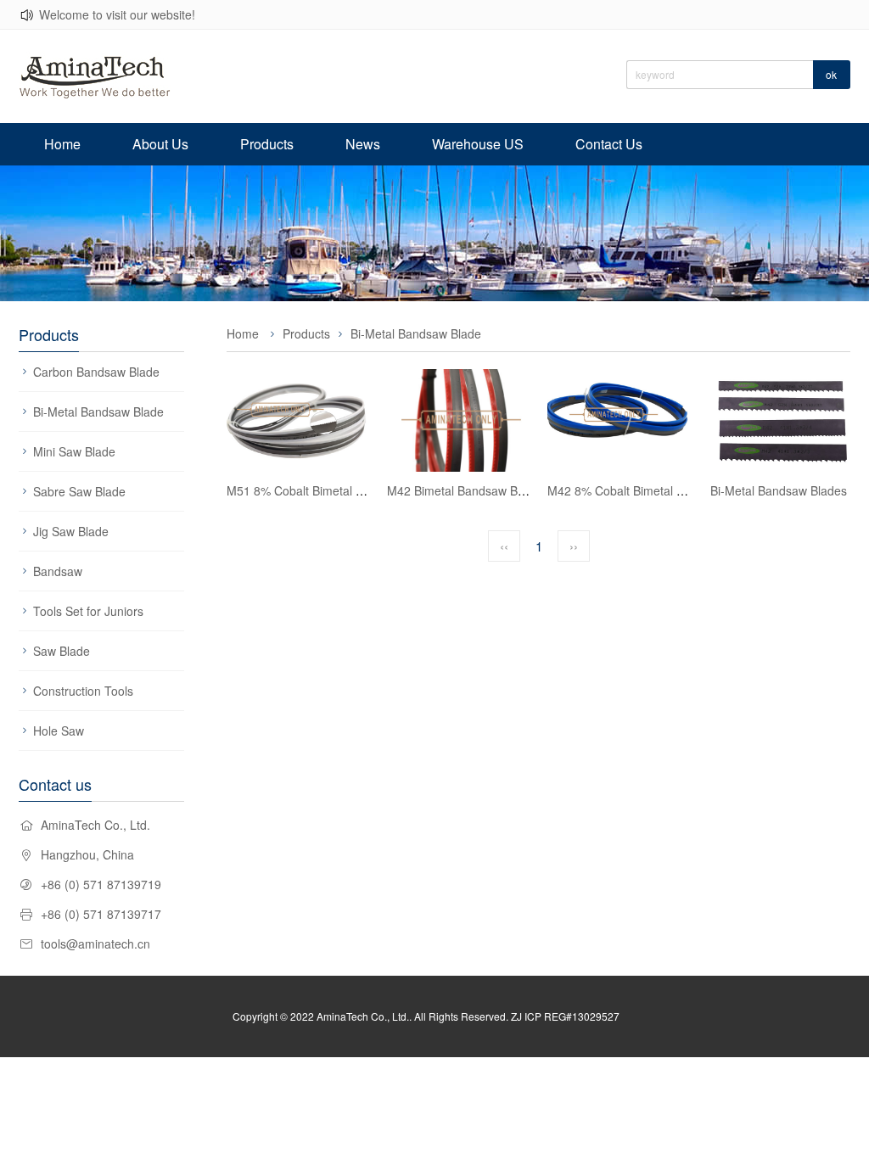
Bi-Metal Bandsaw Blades (778, 490)
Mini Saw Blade (74, 451)
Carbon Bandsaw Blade (96, 371)
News (362, 144)
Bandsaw (57, 571)
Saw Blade (61, 650)
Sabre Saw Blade (79, 491)
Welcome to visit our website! (117, 14)
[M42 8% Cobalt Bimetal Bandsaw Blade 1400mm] (619, 420)
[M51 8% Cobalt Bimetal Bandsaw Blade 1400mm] (298, 420)
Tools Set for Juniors (88, 610)
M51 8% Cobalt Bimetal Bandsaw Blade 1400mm (358, 490)
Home (62, 144)
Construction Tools (83, 690)
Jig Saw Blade (71, 531)
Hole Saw (58, 730)
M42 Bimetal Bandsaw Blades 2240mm (492, 490)
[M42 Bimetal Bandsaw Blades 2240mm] (458, 420)
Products (267, 144)
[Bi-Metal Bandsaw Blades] (778, 420)
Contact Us (608, 144)
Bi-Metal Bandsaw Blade (98, 411)
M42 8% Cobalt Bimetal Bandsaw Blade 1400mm (678, 490)
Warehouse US (478, 144)
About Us (160, 144)
